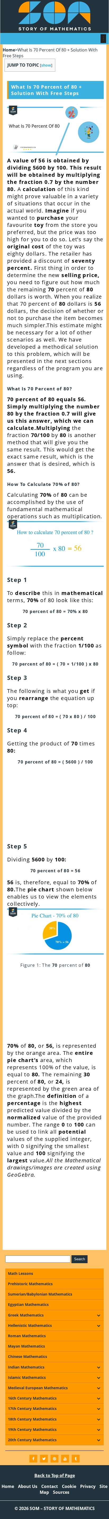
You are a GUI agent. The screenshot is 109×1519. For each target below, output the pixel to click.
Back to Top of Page (54, 1475)
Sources (61, 1492)
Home (9, 50)
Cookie (69, 1486)
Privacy (88, 1486)
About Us (27, 1486)
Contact (49, 1486)
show (46, 65)
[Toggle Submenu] (98, 1315)
